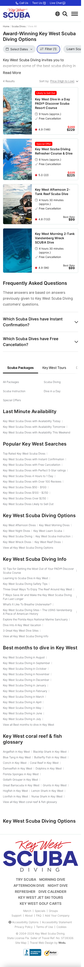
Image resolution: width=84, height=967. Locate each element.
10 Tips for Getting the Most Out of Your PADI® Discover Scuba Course (38, 570)
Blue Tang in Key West (17, 757)
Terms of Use (44, 926)
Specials (40, 910)
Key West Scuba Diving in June (22, 713)
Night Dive (58, 885)
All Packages (11, 382)
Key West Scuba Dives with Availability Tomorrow (34, 426)
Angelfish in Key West (16, 751)
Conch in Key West (15, 762)
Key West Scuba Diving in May (22, 707)
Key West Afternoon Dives (19, 525)
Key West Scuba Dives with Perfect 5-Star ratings (34, 470)
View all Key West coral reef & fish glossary (30, 801)
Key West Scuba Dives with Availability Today (32, 421)
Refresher (25, 892)
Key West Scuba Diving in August (24, 657)
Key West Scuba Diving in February (25, 691)
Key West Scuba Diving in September (26, 663)
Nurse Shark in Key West (47, 796)
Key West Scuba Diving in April (22, 702)
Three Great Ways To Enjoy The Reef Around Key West (37, 589)
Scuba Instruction (14, 391)
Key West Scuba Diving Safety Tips (25, 583)
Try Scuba (26, 879)
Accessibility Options (25, 922)
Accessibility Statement (57, 922)
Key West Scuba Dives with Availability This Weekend (36, 432)
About (29, 915)
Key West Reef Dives (48, 542)
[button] (40, 322)
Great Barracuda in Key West (21, 785)
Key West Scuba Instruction (53, 536)
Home (6, 26)
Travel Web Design (42, 942)
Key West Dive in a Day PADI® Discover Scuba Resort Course (52, 103)
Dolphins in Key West (49, 768)
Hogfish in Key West (15, 790)
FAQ (38, 915)
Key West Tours (54, 368)
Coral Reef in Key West (44, 762)
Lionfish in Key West (15, 796)
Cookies (61, 926)
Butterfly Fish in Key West (50, 757)
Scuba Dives (19, 26)
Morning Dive (52, 879)
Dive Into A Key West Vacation (22, 625)
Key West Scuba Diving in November (26, 674)
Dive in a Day (52, 391)
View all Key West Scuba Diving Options (28, 547)
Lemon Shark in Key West (47, 790)
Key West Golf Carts (41, 903)
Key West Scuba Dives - (24, 487)
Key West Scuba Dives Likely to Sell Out (28, 504)
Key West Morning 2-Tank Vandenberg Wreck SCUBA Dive (55, 238)
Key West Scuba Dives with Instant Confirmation (33, 459)
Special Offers (12, 400)
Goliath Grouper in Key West (20, 779)
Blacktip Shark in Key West (50, 751)
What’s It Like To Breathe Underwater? (27, 604)
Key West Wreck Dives (17, 542)
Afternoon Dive (29, 885)
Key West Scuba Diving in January (24, 685)
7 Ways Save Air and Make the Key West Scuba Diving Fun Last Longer (37, 596)
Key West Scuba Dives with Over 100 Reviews (32, 481)
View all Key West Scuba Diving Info (25, 636)
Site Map (20, 942)
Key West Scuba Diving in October (24, 668)
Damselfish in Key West (17, 768)
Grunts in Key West (55, 785)
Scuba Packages (20, 368)
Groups (53, 910)
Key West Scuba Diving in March (23, 696)
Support (16, 915)
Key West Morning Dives (54, 525)
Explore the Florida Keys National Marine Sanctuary (35, 619)
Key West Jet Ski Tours (40, 897)
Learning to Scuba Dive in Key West (25, 578)
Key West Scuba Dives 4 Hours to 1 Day (28, 476)
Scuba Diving (52, 382)
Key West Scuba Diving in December (26, 679)
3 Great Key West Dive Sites (20, 630)
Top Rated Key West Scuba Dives (24, 453)
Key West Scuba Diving (17, 536)
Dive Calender (52, 892)
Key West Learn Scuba (47, 530)
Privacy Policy (24, 926)
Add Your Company (57, 915)
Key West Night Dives (16, 530)
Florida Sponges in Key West (21, 774)
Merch (27, 910)
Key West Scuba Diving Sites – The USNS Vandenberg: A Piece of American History (37, 612)
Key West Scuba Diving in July (22, 719)
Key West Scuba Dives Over (24, 498)
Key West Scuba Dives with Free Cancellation (31, 464)
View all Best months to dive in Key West (28, 724)
